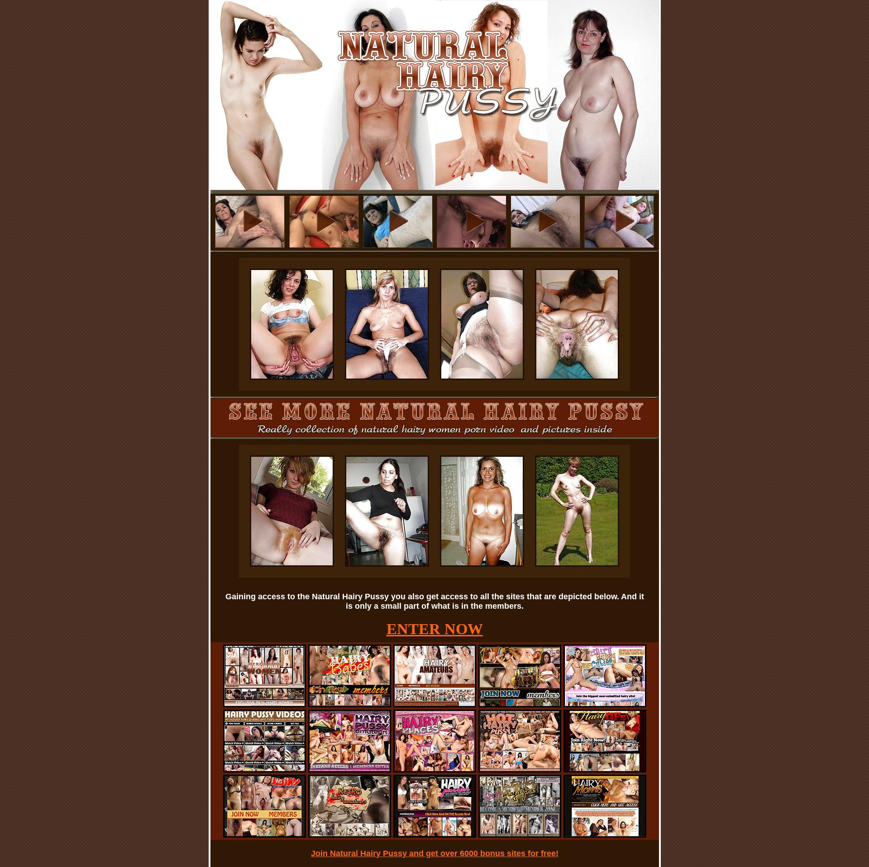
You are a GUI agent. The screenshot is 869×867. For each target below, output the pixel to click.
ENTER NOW (435, 629)
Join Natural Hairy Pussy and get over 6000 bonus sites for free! (435, 853)
